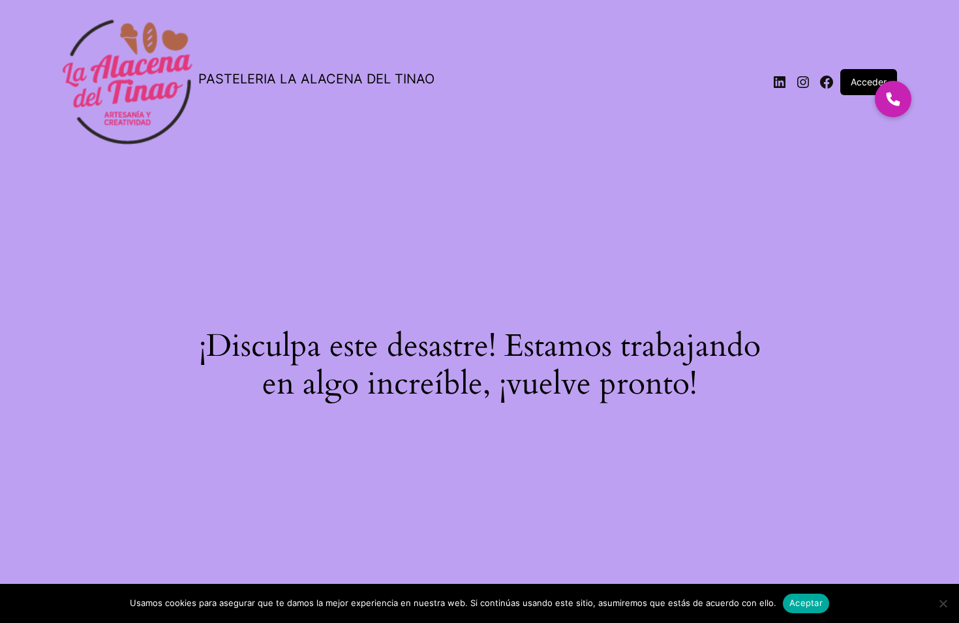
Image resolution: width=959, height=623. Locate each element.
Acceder (869, 81)
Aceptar (806, 603)
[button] (893, 99)
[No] (942, 603)
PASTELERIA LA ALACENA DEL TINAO (316, 79)
